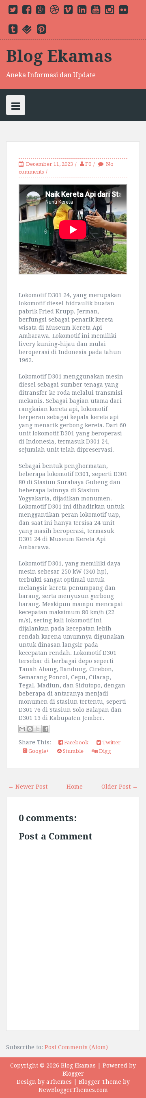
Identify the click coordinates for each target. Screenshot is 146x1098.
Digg (104, 751)
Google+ (38, 751)
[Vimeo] (68, 11)
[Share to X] (38, 729)
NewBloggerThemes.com (73, 1090)
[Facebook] (26, 11)
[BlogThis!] (30, 729)
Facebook (75, 742)
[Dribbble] (54, 11)
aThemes (59, 1081)
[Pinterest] (41, 31)
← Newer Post (27, 786)
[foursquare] (27, 31)
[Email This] (22, 729)
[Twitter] (13, 11)
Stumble (73, 751)
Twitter (111, 742)
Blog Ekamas (59, 56)
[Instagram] (109, 11)
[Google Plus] (40, 11)
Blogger (73, 1073)
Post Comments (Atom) (76, 1047)
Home (75, 786)
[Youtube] (95, 11)
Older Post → (119, 786)
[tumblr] (13, 31)
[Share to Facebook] (45, 729)
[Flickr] (123, 11)
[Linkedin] (81, 11)
